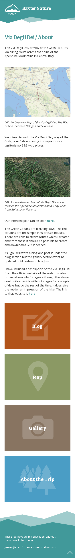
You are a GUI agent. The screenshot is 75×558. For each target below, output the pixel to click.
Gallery (37, 428)
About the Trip (37, 479)
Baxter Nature (36, 8)
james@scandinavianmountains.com (30, 547)
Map (37, 377)
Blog (37, 326)
